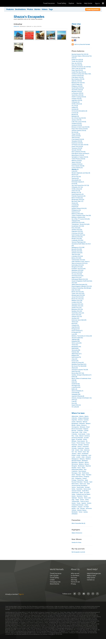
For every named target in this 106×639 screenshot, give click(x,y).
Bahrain (85, 421)
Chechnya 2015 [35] (77, 233)
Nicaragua (75, 473)
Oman (73, 475)
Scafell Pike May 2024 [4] (79, 72)
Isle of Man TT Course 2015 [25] (81, 219)
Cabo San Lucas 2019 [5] (79, 121)
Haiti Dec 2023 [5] (77, 81)
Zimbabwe (75, 514)
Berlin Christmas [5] (77, 198)
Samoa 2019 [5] (76, 136)
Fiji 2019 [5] (75, 132)
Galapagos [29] (76, 394)
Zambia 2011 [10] (76, 307)
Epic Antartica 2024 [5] (78, 79)
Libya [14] (74, 359)
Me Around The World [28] (79, 366)
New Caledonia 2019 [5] (78, 151)
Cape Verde (75, 432)
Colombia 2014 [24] (77, 256)
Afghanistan (75, 416)
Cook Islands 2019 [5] (78, 139)
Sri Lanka (86, 492)
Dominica (87, 436)
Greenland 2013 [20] (77, 275)
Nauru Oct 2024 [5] (77, 65)
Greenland (86, 446)
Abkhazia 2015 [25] (77, 237)
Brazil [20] (74, 323)
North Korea (85, 473)
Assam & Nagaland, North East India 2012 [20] (82, 282)
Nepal (83, 467)
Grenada (74, 448)
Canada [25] (75, 205)
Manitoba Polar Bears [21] (79, 364)
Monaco (87, 464)
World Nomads (11, 3)
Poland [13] (75, 206)
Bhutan (74, 425)
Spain (81, 492)
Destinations (20, 9)
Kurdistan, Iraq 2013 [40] (78, 268)
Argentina (74, 420)
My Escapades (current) (78, 552)
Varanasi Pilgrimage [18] (78, 242)
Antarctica (74, 418)
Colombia (74, 434)
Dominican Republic (77, 437)
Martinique (85, 460)
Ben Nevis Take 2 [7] (77, 201)
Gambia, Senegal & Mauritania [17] (81, 375)
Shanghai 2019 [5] (77, 141)
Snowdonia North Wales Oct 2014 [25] (81, 244)
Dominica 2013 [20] (77, 272)
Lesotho (78, 457)
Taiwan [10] (75, 322)
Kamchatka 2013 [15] (78, 265)
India (81, 450)
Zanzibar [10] (75, 318)
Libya (83, 457)
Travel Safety (61, 3)
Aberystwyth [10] (76, 180)
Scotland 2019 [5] (76, 123)
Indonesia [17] (76, 212)
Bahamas (79, 421)
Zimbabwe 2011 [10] (77, 306)
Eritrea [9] (74, 376)
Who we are (75, 573)
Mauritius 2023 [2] (77, 91)
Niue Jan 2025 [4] (77, 63)
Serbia (73, 489)
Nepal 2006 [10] (76, 405)
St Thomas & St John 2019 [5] (80, 144)
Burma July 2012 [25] (78, 291)
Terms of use (75, 582)
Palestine (88, 475)
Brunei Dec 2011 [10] (77, 299)
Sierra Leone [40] (76, 343)
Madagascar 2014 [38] (78, 247)
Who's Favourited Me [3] (78, 523)
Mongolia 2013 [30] (77, 267)
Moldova (81, 464)
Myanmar (88, 466)
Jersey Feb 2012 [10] (77, 297)
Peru (73, 478)
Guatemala (81, 448)
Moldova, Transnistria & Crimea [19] (82, 336)
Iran (73, 452)
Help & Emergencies (94, 573)
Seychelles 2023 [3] (77, 89)
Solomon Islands (76, 491)
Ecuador (86, 437)
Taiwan (85, 496)
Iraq (76, 452)
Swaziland (80, 496)
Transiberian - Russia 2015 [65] (80, 224)
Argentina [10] (76, 327)
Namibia (74, 467)
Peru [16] (74, 403)
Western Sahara (81, 510)
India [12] (74, 382)
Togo (73, 499)
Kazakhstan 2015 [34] (78, 226)
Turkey (87, 499)
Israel (84, 452)
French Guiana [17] (77, 330)
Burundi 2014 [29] (77, 249)
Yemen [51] (75, 345)
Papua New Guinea (77, 476)
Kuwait (78, 455)
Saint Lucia (83, 483)
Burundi (74, 430)
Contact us (90, 580)
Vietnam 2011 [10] (77, 316)
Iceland (77, 450)
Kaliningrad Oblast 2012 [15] (80, 279)
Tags (51, 9)
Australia (86, 420)
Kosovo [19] (75, 361)
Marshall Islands (76, 460)
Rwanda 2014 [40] (77, 251)
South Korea (75, 492)
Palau (83, 475)
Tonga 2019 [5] (76, 134)
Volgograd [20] (76, 221)
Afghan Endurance (77, 533)
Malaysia (82, 459)
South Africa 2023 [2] (77, 95)
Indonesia (87, 450)
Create (52, 580)
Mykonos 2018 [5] (77, 160)
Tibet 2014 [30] (76, 254)
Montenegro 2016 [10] (78, 199)
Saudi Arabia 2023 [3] (78, 88)
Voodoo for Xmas (76, 542)
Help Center (88, 3)
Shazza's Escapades (29, 17)
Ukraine (89, 503)
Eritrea (85, 439)
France (74, 443)
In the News (75, 575)
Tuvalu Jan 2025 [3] (77, 61)
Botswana (82, 427)
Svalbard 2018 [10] (77, 164)
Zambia (85, 512)
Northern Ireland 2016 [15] (79, 208)
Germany (86, 444)
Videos (45, 9)
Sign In (97, 3)
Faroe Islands (81, 441)
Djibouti (81, 436)
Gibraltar (16, 26)
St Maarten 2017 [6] (77, 187)
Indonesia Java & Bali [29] (79, 320)
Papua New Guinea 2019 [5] (80, 128)
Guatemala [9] (76, 384)
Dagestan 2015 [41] (77, 231)
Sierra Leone (87, 489)
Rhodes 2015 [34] (77, 238)
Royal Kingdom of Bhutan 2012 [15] (82, 286)
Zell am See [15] (76, 176)
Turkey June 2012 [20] (78, 293)
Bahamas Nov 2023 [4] (78, 82)
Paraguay (86, 476)
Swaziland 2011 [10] (77, 304)
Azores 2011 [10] (76, 314)
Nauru (79, 467)
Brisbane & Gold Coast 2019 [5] (80, 127)
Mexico (87, 462)
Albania (81, 416)
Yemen (81, 512)
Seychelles (79, 489)
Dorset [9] (74, 183)
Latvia (73, 457)
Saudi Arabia (80, 487)
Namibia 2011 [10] (77, 311)
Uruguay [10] (75, 325)
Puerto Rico (80, 480)
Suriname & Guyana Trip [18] (80, 369)
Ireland (80, 452)
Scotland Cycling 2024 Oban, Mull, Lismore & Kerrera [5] (81, 74)
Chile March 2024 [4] (77, 77)
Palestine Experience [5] (78, 196)
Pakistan (78, 475)
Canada (86, 430)
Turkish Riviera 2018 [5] (78, 159)
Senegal (87, 487)
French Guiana (80, 443)
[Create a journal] (93, 9)
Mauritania (75, 462)
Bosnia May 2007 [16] (78, 373)
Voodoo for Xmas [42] (78, 362)
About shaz (76, 24)
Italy (88, 452)
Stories (79, 3)
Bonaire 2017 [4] (76, 192)
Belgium (88, 423)
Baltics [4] (74, 389)
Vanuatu (82, 508)
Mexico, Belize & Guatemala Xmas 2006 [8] (81, 379)
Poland (85, 478)
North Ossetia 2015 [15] (78, 235)
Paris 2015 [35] (76, 228)
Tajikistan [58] (75, 339)
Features (10, 9)
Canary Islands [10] (77, 167)
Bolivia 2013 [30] (76, 258)
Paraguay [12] (76, 329)
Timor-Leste (87, 498)
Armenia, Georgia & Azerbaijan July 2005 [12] (82, 398)
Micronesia (75, 464)
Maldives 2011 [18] (77, 300)
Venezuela (89, 508)
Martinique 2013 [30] (77, 270)
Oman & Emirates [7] (77, 391)
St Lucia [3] (75, 105)
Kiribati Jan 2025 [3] (77, 59)
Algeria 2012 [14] (76, 277)
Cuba (76, 436)
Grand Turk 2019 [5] (77, 146)
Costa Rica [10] (76, 387)
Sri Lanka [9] (75, 407)
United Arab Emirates (78, 505)
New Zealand (82, 471)
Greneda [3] (75, 109)
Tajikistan (74, 498)
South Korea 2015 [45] (78, 222)
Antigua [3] (75, 107)
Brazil (88, 427)
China (85, 432)
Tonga (77, 499)
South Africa (85, 491)
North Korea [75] (76, 357)
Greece (79, 446)
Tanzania (80, 498)
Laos (89, 455)
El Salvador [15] (76, 332)
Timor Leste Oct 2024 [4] (78, 68)
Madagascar (75, 459)
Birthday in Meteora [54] (78, 217)
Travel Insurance (49, 3)
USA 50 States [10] (77, 84)
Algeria (86, 416)
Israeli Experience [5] (77, 194)
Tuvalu (78, 503)
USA (78, 508)
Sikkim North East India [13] (79, 284)
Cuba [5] (74, 401)
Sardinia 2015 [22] (77, 229)
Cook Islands (81, 434)
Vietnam (74, 510)
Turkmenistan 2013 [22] (78, 260)
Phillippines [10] (76, 210)
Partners (74, 577)
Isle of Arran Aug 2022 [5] (79, 118)
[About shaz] (76, 33)
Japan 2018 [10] (76, 162)
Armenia (80, 420)
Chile (80, 432)
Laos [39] (74, 334)
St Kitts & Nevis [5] (77, 189)
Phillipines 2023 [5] (77, 86)
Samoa (74, 487)
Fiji (86, 441)
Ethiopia (74, 441)
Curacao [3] (75, 112)
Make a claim (91, 575)
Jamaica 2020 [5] (76, 120)
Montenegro (81, 466)
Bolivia (78, 425)
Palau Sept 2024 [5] (77, 70)
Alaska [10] (75, 203)
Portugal (74, 480)
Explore (71, 3)
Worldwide (75, 512)
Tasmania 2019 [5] (77, 148)
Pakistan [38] (75, 352)
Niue (79, 473)
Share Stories (54, 584)
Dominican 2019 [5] (77, 143)
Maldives (88, 459)
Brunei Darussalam (77, 429)
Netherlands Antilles (77, 469)
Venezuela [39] (76, 350)
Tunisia (82, 499)
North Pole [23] (76, 371)
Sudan (73, 494)
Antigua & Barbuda (83, 418)
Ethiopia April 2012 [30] (78, 295)
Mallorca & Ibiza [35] (77, 213)
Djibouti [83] (75, 348)
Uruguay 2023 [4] (76, 98)
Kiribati (74, 455)
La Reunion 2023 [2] (77, 93)
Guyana (87, 448)
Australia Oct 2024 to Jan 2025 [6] (81, 66)
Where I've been (78, 413)
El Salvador (79, 439)
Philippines (78, 478)
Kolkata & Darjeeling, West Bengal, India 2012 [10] (81, 289)
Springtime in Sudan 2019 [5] (80, 157)
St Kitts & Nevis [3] (77, 104)
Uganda (83, 503)
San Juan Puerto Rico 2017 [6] (80, 185)
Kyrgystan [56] (76, 341)
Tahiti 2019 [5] (76, 137)
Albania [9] (75, 368)
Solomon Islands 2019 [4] (79, 130)
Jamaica (74, 453)
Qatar (86, 480)
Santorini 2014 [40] (77, 252)
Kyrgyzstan (84, 455)
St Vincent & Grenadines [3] (79, 111)
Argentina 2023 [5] (77, 100)
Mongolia (74, 466)
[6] (75, 169)
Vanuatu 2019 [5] (76, 150)
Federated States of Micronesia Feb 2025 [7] (82, 57)
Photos (30, 9)
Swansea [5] (75, 178)
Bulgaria (85, 429)
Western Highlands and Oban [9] (81, 173)
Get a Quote (54, 575)
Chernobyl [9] (75, 392)
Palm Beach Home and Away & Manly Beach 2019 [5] (80, 154)
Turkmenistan (75, 501)
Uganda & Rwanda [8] (78, 396)
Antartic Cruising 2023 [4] (79, 97)
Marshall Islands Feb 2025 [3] (80, 54)
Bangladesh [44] (76, 346)
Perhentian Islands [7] (78, 182)
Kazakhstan (85, 453)
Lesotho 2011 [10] (77, 302)
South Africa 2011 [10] (78, 313)
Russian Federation (77, 482)
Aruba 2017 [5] (76, 190)
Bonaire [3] (75, 114)
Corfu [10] (74, 171)
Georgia (80, 444)
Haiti (73, 450)
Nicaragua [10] (76, 385)
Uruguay (80, 506)
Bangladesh (75, 423)
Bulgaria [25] (75, 355)
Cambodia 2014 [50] (77, 240)
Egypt (73, 439)
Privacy (73, 584)
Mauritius (81, 462)
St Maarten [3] (75, 102)
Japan (79, 453)
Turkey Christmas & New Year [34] (81, 215)
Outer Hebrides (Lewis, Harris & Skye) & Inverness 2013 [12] (80, 262)
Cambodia (80, 430)
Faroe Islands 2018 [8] (78, 166)
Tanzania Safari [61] (77, 337)
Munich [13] (75, 174)
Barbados (82, 423)
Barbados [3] (75, 116)
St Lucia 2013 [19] (77, 274)
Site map (74, 580)
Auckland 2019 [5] (77, 125)
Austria (74, 421)
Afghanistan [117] (76, 353)
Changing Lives (55, 582)
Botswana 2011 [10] (77, 309)
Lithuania (88, 457)
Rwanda (86, 482)
